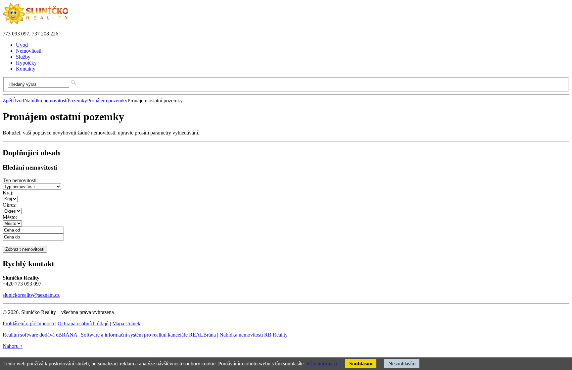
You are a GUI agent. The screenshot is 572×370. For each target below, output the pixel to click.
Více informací (321, 363)
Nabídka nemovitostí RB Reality (253, 335)
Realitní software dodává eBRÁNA (40, 335)
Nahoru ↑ (13, 346)
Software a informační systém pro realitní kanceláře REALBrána (148, 335)
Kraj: (8, 192)
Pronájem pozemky (107, 100)
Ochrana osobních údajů (83, 323)
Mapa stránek (126, 323)
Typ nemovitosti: (20, 180)
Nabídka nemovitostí (46, 100)
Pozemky (77, 100)
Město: (10, 217)
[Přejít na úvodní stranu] (35, 22)
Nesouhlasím (401, 363)
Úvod (18, 100)
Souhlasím (360, 363)
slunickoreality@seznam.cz (31, 295)
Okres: (10, 205)
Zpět (7, 100)
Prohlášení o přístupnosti (28, 323)
